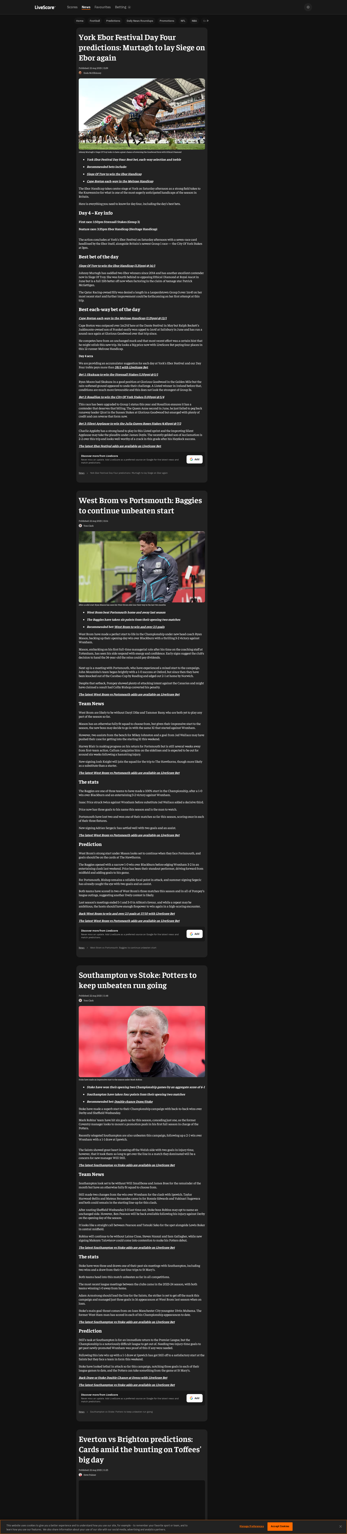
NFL (183, 21)
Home (79, 21)
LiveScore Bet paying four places (177, 344)
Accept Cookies (280, 1526)
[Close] (340, 1526)
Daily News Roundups (140, 21)
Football (95, 21)
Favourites (103, 7)
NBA (194, 21)
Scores (72, 7)
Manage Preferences (252, 1526)
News (86, 7)
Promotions (167, 21)
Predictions (113, 21)
